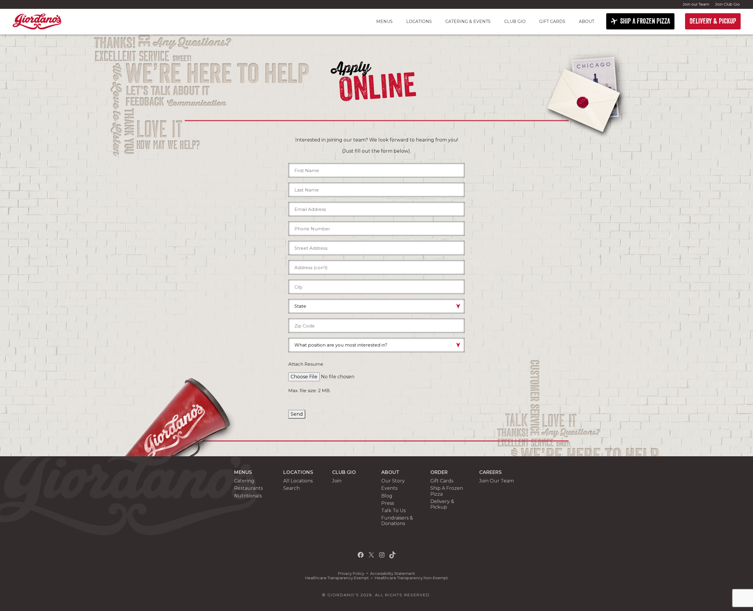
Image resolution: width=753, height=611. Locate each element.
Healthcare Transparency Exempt (337, 578)
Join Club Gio (727, 4)
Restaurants (248, 488)
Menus (384, 21)
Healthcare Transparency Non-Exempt (411, 578)
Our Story (393, 481)
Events (389, 488)
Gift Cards (552, 21)
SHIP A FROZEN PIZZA (645, 21)
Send (297, 414)
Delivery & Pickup (442, 504)
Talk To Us (393, 510)
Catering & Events (468, 21)
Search (291, 488)
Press (387, 503)
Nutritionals (248, 496)
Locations (419, 21)
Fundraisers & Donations (397, 520)
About (586, 21)
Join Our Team (496, 481)
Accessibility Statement (392, 573)
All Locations (298, 481)
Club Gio (515, 21)
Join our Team (696, 4)
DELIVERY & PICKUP (712, 21)
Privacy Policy (351, 573)
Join (336, 481)
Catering (244, 481)
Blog (386, 496)
